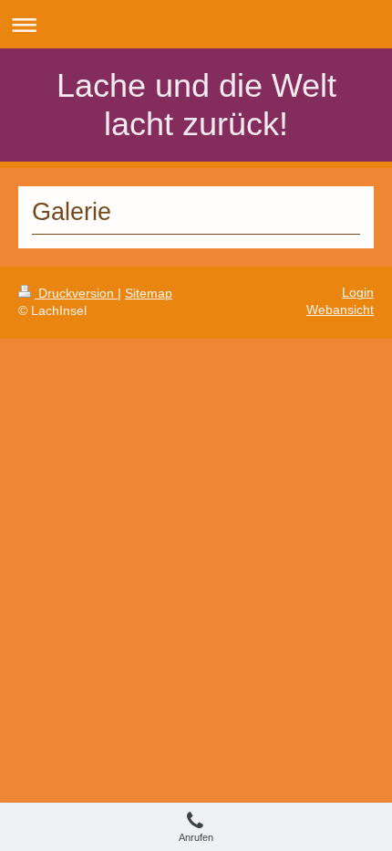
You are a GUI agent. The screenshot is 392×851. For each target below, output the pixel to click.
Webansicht (340, 310)
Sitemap (148, 293)
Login (358, 292)
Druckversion (76, 293)
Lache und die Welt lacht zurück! (196, 104)
